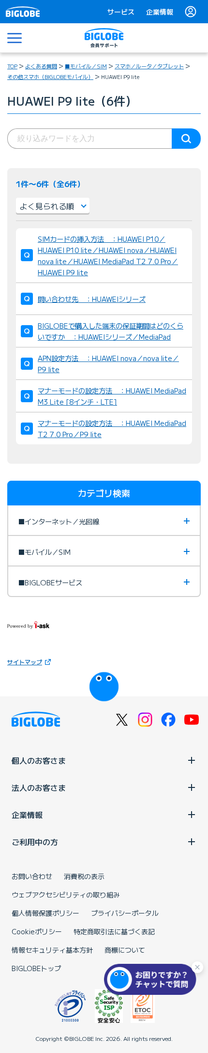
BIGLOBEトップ (36, 968)
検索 (186, 138)
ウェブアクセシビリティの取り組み (66, 894)
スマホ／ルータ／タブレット (149, 66)
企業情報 (159, 11)
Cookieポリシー (37, 931)
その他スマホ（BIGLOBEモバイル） (50, 76)
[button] (152, 979)
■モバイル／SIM (86, 66)
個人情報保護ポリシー (45, 913)
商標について (124, 950)
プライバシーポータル (125, 913)
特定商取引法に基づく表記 (114, 931)
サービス (120, 11)
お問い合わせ (32, 876)
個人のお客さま (39, 760)
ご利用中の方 (35, 842)
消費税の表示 (84, 876)
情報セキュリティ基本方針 (52, 950)
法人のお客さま (39, 787)
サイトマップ (24, 662)
